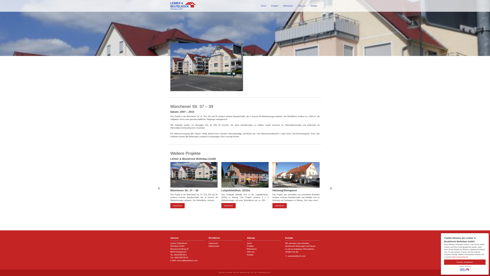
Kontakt (314, 6)
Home (263, 6)
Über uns (302, 6)
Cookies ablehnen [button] (464, 266)
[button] (158, 188)
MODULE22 (265, 272)
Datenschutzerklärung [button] (460, 257)
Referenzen (288, 6)
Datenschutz (214, 246)
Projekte (274, 6)
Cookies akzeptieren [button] (465, 262)
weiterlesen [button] (177, 206)
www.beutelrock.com (296, 256)
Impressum (213, 243)
